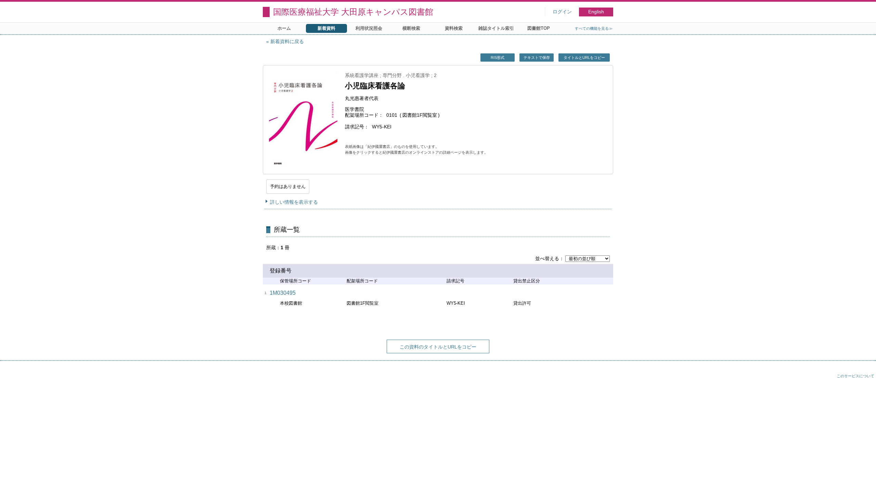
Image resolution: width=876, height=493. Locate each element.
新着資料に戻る (287, 41)
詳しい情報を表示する (294, 202)
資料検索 (454, 28)
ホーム (284, 28)
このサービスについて (855, 376)
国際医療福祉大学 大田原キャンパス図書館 (353, 11)
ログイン (562, 11)
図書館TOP (538, 28)
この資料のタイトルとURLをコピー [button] (438, 347)
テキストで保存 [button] (537, 57)
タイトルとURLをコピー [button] (584, 57)
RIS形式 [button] (497, 57)
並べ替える (547, 258)
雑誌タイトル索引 (496, 28)
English (596, 11)
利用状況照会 (369, 28)
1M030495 (283, 293)
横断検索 (411, 28)
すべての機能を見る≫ (594, 28)
